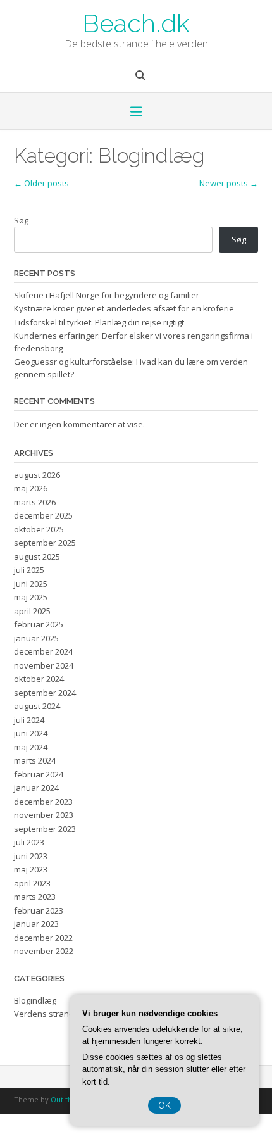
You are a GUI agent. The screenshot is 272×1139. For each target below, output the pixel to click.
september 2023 (45, 828)
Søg (21, 220)
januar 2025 (36, 638)
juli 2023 (29, 842)
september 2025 (45, 542)
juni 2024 (30, 733)
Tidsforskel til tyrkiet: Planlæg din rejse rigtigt (99, 322)
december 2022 (43, 937)
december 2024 (43, 651)
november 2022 (43, 951)
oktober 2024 (39, 678)
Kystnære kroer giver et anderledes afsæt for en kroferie (124, 308)
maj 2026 (30, 488)
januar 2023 (36, 923)
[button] (136, 112)
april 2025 (32, 611)
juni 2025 (30, 583)
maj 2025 (30, 597)
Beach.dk (136, 22)
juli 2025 (29, 570)
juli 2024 (29, 720)
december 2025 (43, 515)
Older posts (41, 183)
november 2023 (43, 815)
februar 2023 (38, 910)
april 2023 (32, 883)
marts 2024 (35, 760)
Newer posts (228, 183)
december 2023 (43, 801)
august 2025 (37, 556)
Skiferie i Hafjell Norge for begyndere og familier (106, 295)
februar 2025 (38, 624)
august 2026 (37, 475)
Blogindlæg (35, 1000)
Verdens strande (46, 1013)
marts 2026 (35, 502)
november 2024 (43, 665)
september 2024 (45, 692)
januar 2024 (36, 787)
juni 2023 (30, 856)
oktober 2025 (39, 529)
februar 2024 (38, 774)
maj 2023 (30, 869)
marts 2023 (35, 896)
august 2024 (37, 706)
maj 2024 (30, 747)
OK (164, 1105)
